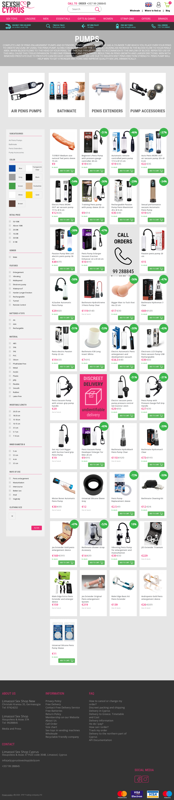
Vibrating (16, 276)
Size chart (51, 727)
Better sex (17, 490)
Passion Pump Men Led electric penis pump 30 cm (63, 256)
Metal (15, 368)
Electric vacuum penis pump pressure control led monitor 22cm (122, 403)
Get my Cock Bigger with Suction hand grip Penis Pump (63, 452)
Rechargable (18, 328)
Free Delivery (53, 704)
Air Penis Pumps (15, 140)
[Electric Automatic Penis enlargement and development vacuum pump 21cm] (123, 337)
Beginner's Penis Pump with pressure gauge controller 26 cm (92, 158)
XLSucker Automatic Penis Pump (61, 303)
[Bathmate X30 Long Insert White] (93, 337)
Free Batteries (127, 25)
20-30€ (15, 229)
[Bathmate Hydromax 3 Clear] (153, 288)
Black (37, 177)
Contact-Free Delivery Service (63, 707)
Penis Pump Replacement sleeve (120, 499)
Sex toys (11, 18)
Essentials (63, 18)
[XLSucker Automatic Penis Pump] (63, 288)
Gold (37, 195)
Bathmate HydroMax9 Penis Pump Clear (122, 450)
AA (14, 320)
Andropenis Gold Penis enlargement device (151, 597)
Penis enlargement (21, 478)
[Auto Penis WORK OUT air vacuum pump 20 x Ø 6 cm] (153, 142)
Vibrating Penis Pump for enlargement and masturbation (121, 550)
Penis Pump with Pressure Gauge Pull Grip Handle (152, 403)
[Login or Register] (158, 4)
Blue (20, 168)
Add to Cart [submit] (65, 171)
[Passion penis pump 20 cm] (153, 240)
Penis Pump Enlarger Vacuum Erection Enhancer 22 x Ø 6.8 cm (93, 256)
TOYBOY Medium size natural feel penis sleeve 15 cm (63, 158)
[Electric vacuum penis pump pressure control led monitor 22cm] (123, 386)
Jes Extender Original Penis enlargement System (92, 599)
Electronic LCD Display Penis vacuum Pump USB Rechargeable (152, 354)
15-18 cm (16, 419)
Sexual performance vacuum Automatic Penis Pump (151, 207)
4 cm (15, 459)
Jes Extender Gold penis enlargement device (63, 548)
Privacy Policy (53, 701)
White (20, 195)
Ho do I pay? (96, 723)
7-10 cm (16, 436)
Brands (163, 18)
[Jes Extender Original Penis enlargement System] (93, 582)
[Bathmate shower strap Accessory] (93, 533)
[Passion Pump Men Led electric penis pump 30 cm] (63, 240)
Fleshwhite (37, 186)
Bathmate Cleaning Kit (152, 498)
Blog (168, 10)
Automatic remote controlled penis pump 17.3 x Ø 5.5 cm (122, 158)
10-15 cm (16, 423)
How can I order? (99, 727)
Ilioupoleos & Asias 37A (15, 719)
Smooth (16, 388)
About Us (51, 720)
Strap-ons (127, 18)
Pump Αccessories (16, 152)
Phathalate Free (19, 363)
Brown (20, 204)
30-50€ (15, 238)
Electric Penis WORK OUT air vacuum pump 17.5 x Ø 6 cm (62, 207)
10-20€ (15, 234)
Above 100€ (18, 225)
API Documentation (100, 740)
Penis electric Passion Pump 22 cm (62, 352)
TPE (14, 351)
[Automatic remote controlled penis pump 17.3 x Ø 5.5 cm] (123, 142)
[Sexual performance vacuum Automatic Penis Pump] (153, 191)
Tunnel (16, 301)
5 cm (15, 451)
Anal (15, 495)
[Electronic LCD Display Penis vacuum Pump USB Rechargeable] (153, 337)
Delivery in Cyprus (99, 710)
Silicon (15, 359)
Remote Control (19, 305)
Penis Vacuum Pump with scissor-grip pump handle (63, 403)
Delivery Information (101, 720)
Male (15, 257)
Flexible (16, 384)
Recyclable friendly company (62, 736)
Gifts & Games (87, 18)
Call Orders (163, 25)
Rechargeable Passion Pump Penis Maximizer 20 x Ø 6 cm (122, 207)
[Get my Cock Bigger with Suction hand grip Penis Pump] (63, 435)
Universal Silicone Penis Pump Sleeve (63, 646)
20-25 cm (16, 411)
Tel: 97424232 (10, 707)
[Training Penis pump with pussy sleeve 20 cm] (93, 191)
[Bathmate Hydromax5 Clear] (153, 435)
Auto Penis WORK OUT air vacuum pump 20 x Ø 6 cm (152, 158)
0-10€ (15, 242)
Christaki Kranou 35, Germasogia (21, 704)
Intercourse (18, 486)
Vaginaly (16, 499)
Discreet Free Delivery (21, 25)
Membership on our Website (62, 717)
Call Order (51, 723)
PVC (14, 355)
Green (20, 186)
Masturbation (18, 482)
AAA (14, 324)
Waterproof (18, 288)
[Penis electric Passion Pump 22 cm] (63, 337)
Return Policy (93, 25)
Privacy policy (7, 795)
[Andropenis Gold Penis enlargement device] (153, 582)
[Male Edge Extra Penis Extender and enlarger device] (63, 582)
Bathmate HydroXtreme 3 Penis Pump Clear (93, 303)
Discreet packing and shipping (107, 707)
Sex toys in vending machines (63, 730)
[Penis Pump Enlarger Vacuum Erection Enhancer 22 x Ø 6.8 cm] (93, 240)
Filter (36, 528)
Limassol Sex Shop (15, 716)
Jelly (14, 380)
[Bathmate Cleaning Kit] (153, 484)
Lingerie (30, 18)
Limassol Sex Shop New (18, 701)
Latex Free (17, 396)
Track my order (98, 730)
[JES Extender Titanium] (153, 533)
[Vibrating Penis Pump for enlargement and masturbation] (123, 533)
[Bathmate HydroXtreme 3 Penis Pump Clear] (93, 288)
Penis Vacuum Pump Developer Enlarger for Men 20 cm (92, 452)
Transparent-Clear (37, 168)
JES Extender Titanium (152, 547)
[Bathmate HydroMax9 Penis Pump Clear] (123, 435)
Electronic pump (19, 284)
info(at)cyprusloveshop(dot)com (21, 760)
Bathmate (13, 144)
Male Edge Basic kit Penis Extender (120, 597)
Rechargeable (19, 296)
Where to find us (153, 10)
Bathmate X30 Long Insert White (91, 352)
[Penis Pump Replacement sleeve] (123, 484)
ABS (14, 343)
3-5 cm (15, 428)
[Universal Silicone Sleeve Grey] (93, 484)
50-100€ (16, 221)
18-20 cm (16, 415)
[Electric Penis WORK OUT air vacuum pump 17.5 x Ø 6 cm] (63, 191)
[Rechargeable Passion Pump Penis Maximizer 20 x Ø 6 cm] (123, 191)
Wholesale (135, 10)
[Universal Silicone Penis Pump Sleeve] (63, 631)
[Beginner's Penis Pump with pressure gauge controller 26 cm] (93, 142)
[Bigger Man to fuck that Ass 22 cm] (123, 288)
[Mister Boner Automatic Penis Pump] (63, 484)
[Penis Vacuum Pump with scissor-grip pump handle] (63, 386)
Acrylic (15, 372)
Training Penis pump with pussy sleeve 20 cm (93, 206)
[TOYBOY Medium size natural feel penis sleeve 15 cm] (63, 142)
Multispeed (17, 280)
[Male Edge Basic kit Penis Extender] (123, 582)
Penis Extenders (15, 148)
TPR (14, 347)
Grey (20, 177)
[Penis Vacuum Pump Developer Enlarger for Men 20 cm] (93, 435)
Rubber (16, 392)
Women (108, 18)
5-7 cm (15, 432)
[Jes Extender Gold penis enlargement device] (63, 533)
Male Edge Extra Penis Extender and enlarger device (62, 599)
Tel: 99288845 (10, 722)
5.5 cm (15, 455)
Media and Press (11, 728)
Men (46, 18)
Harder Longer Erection (22, 292)
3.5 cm (15, 463)
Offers (146, 18)
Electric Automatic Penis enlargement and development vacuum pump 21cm (123, 355)
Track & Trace (59, 25)
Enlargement (18, 272)
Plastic (15, 376)
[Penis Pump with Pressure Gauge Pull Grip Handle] (153, 386)
